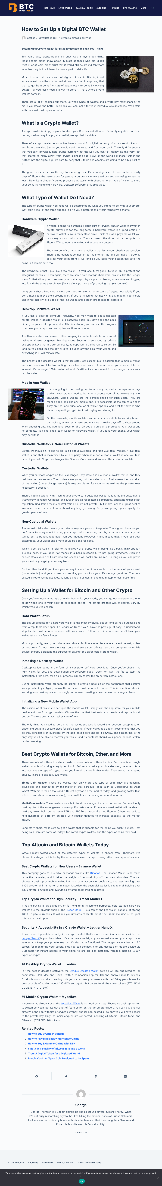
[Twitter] (66, 1076)
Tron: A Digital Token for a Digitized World (54, 1053)
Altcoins (101, 8)
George (31, 38)
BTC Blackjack (16, 1162)
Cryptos (86, 38)
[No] (158, 1177)
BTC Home (49, 8)
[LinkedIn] (125, 1076)
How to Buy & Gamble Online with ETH (51, 1043)
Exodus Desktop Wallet (84, 970)
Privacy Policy (65, 1162)
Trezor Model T (75, 909)
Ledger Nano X (31, 938)
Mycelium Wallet (71, 1003)
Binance (95, 873)
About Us (33, 1162)
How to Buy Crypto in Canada (46, 1033)
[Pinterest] (96, 1076)
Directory (47, 1162)
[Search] (153, 8)
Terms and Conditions (89, 1162)
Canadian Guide (84, 8)
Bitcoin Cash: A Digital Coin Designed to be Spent (58, 1058)
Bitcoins (76, 38)
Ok (81, 1181)
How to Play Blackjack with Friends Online (53, 1038)
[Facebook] (37, 1076)
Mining (115, 8)
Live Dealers (65, 8)
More (143, 8)
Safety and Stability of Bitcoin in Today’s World (56, 1048)
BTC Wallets (130, 8)
